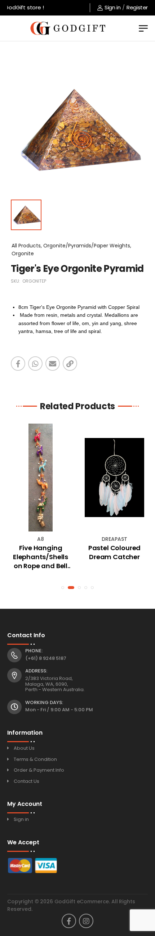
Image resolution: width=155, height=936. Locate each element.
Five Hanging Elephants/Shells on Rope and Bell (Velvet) (40, 557)
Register (137, 7)
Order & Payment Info (39, 770)
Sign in (112, 7)
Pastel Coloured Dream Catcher (114, 552)
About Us (24, 748)
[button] (62, 587)
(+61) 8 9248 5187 (45, 658)
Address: (36, 671)
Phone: (34, 651)
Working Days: (44, 703)
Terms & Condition (35, 759)
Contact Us (26, 781)
